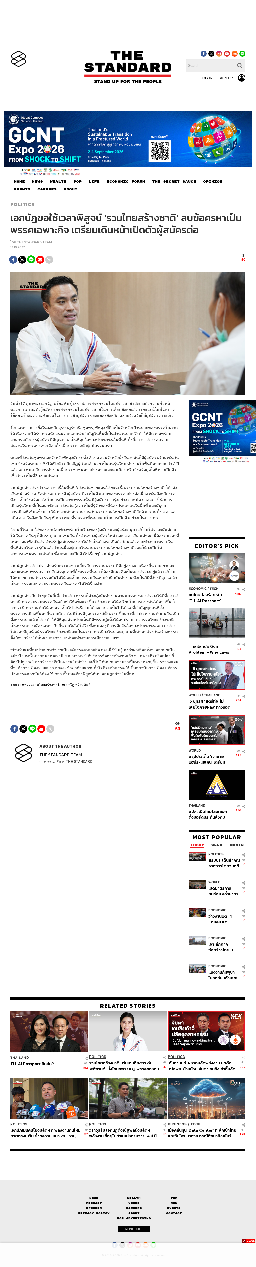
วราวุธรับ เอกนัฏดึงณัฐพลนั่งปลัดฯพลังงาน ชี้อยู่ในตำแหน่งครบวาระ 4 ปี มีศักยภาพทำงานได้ (123, 1133)
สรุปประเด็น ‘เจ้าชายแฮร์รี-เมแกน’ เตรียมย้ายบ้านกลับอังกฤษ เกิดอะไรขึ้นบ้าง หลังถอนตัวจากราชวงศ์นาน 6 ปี (209, 759)
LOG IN (206, 77)
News (94, 1198)
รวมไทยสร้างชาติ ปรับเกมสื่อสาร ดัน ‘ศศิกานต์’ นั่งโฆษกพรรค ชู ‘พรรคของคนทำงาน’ (124, 1065)
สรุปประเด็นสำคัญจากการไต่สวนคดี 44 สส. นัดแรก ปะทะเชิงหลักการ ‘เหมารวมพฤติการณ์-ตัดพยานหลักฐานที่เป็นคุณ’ (224, 863)
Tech (214, 589)
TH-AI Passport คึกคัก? (32, 1064)
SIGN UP (226, 77)
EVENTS (22, 189)
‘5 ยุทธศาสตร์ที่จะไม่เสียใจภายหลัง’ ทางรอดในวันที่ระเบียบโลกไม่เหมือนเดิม (209, 704)
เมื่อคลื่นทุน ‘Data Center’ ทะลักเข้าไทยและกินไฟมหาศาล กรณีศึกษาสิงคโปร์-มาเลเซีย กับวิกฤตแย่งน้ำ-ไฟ (202, 1133)
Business (177, 1124)
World (195, 695)
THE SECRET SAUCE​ (174, 181)
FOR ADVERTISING (134, 1218)
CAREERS (47, 189)
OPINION (212, 181)
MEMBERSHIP (134, 1229)
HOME (19, 181)
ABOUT (71, 189)
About (134, 1213)
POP (78, 181)
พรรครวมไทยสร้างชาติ (42, 684)
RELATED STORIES (128, 1005)
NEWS (37, 181)
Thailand (212, 695)
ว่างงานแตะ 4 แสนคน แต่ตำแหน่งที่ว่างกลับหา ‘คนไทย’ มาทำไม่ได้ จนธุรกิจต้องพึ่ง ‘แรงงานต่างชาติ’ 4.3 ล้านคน (224, 919)
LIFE (94, 181)
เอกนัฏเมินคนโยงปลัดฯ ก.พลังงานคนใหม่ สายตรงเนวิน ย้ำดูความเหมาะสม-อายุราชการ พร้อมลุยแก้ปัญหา (45, 1133)
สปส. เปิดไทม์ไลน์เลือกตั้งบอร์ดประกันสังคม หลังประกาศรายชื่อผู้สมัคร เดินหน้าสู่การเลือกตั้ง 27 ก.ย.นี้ (208, 814)
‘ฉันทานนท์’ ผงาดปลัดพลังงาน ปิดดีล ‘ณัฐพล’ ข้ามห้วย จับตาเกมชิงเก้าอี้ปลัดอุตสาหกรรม (202, 1065)
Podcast (94, 1203)
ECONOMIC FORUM (126, 181)
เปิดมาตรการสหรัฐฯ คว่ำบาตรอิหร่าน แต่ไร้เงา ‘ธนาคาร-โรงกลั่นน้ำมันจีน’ (223, 891)
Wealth (134, 1198)
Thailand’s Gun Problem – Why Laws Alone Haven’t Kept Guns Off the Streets (209, 649)
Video (134, 1203)
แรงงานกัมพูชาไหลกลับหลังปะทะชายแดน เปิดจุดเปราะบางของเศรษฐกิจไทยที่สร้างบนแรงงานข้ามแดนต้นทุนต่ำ (223, 975)
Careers (134, 1208)
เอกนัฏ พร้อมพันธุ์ (77, 684)
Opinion (94, 1208)
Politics (22, 204)
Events (174, 1208)
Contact (174, 1213)
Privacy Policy (94, 1213)
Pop (174, 1198)
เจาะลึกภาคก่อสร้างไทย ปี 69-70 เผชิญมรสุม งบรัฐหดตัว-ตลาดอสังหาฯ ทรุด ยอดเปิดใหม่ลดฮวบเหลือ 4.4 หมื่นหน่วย (224, 947)
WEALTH (58, 181)
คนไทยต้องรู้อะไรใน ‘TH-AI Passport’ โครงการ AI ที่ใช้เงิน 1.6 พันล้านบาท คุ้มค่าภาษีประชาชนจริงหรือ (208, 597)
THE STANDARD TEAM (34, 242)
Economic (198, 589)
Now (174, 1203)
